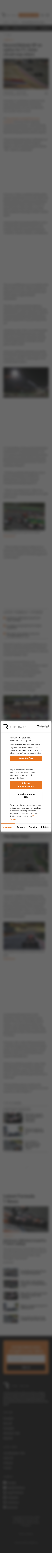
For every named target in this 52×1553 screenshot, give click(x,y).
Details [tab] (33, 827)
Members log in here (26, 795)
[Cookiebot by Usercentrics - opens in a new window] (37, 727)
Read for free (26, 758)
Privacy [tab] (21, 827)
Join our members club (26, 785)
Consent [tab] (7, 827)
